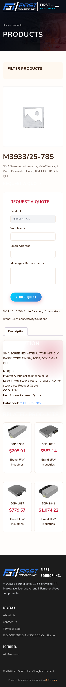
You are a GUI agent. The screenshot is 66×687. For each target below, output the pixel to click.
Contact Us (10, 622)
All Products (11, 654)
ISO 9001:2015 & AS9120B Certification (29, 635)
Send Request (26, 297)
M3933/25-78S (30, 403)
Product (15, 211)
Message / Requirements (27, 263)
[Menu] (59, 7)
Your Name (17, 228)
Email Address (20, 246)
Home (6, 25)
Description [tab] (16, 331)
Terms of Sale (12, 629)
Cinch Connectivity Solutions (29, 319)
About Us (9, 615)
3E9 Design (51, 679)
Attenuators (52, 311)
